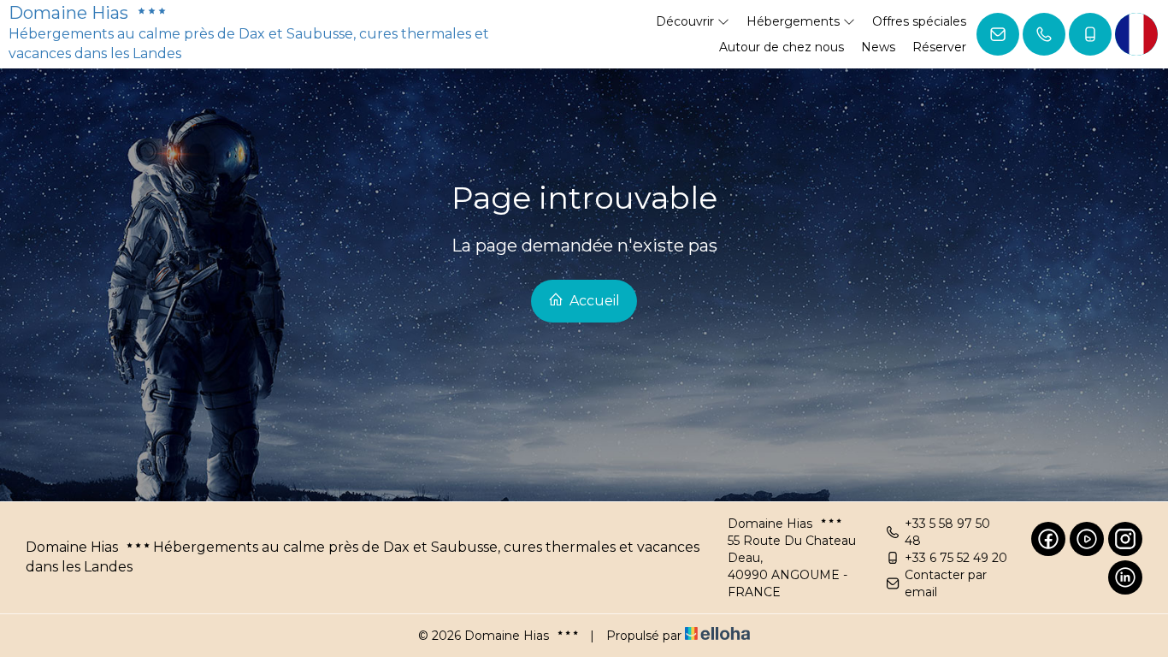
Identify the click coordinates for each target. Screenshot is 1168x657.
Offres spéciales (919, 21)
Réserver (939, 47)
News (878, 47)
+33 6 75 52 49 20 (956, 557)
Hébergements (794, 21)
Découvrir (686, 21)
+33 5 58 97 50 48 (947, 532)
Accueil (593, 301)
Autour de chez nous (781, 47)
